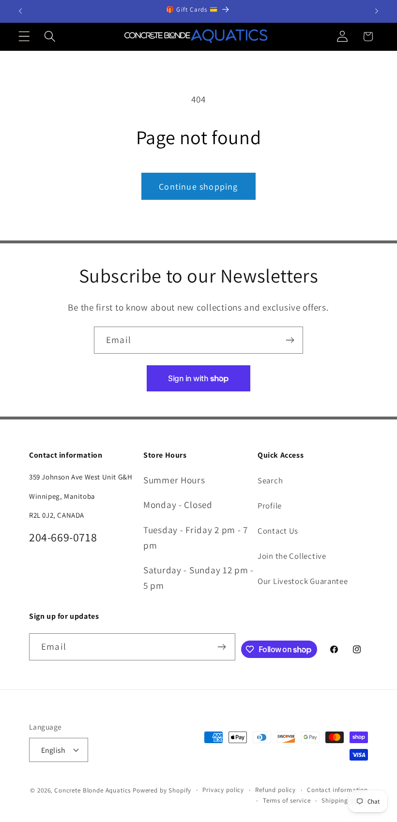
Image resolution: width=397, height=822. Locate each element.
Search (270, 480)
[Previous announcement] (20, 11)
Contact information (337, 790)
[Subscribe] (290, 340)
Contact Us (278, 530)
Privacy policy (223, 790)
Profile (270, 505)
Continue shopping (198, 186)
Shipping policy (344, 800)
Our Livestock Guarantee (303, 581)
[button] (24, 36)
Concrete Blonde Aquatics (92, 790)
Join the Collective (292, 556)
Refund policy (275, 790)
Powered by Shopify (162, 790)
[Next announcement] (376, 11)
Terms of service (286, 800)
